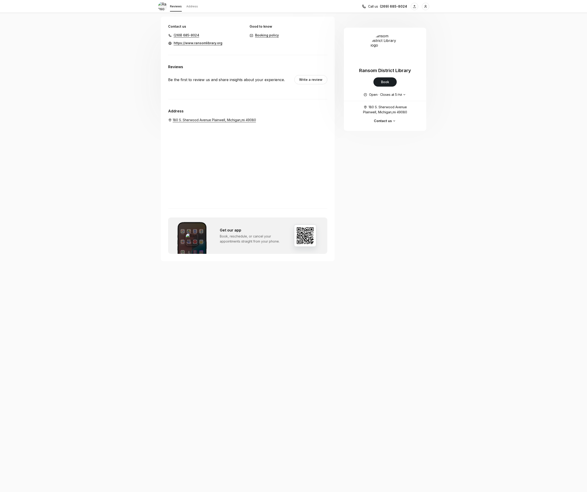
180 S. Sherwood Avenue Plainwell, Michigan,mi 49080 (385, 109)
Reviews (176, 6)
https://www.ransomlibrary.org (198, 43)
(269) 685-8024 (393, 6)
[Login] (425, 6)
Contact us (383, 121)
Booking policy (267, 35)
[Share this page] (414, 6)
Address (192, 6)
